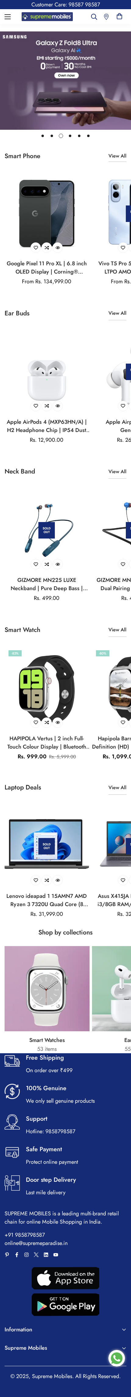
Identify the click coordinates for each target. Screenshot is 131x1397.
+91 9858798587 (25, 1235)
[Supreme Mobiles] (47, 16)
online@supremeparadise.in (36, 1243)
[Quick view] (57, 247)
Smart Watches (47, 1040)
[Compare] (46, 247)
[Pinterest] (7, 1254)
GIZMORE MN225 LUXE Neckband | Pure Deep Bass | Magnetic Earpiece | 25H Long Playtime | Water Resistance (46, 584)
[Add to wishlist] (35, 247)
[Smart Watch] (47, 988)
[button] (119, 16)
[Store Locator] (106, 16)
